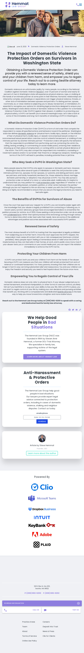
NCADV (40, 92)
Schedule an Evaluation (14, 593)
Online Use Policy (29, 630)
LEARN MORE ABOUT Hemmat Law (42, 356)
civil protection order (46, 182)
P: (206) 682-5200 (33, 583)
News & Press (48, 621)
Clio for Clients (49, 626)
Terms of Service (29, 626)
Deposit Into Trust (50, 616)
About (24, 621)
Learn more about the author (42, 453)
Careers (46, 611)
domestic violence (26, 133)
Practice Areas (28, 611)
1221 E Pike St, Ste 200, (42, 576)
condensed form (14, 214)
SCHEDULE (42, 421)
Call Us (36, 600)
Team (24, 616)
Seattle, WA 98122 (42, 578)
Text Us (75, 600)
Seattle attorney (64, 292)
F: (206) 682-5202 (51, 583)
